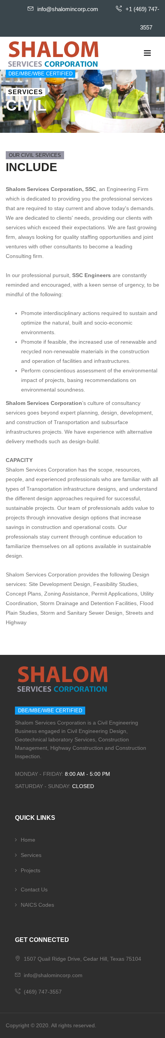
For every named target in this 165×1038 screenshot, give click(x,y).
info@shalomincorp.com (67, 9)
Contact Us (34, 889)
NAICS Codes (37, 905)
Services (31, 855)
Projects (30, 870)
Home (28, 840)
